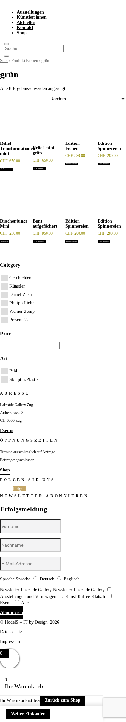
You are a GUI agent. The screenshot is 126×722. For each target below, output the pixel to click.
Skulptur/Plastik (24, 379)
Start (4, 60)
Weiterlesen (4, 241)
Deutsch (47, 579)
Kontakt (25, 27)
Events (6, 430)
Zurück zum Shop (62, 700)
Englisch (71, 579)
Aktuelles (26, 22)
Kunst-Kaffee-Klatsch (85, 596)
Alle (25, 602)
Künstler (17, 286)
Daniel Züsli (20, 294)
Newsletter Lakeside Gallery (26, 590)
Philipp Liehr (21, 303)
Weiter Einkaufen (28, 713)
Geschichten (20, 277)
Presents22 (19, 319)
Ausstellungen (30, 12)
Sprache (7, 579)
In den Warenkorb (6, 169)
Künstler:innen (32, 17)
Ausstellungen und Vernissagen (28, 596)
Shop (22, 32)
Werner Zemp (22, 311)
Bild (13, 371)
